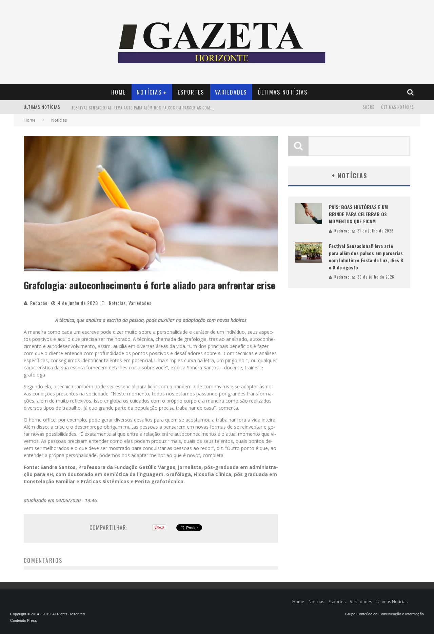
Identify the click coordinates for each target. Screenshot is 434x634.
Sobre (368, 107)
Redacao (38, 302)
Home (118, 92)
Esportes (191, 92)
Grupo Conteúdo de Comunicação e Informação (384, 614)
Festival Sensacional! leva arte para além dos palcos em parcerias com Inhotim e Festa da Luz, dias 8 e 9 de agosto (185, 107)
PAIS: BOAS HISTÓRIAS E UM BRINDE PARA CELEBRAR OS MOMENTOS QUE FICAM (358, 214)
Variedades (231, 92)
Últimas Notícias (283, 92)
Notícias (149, 92)
